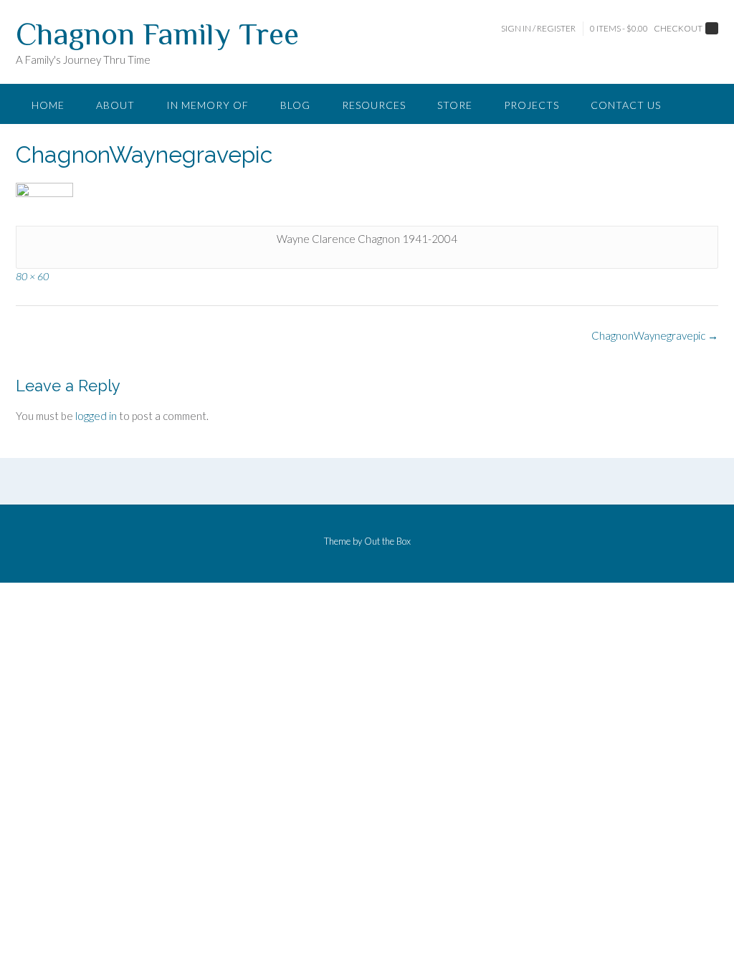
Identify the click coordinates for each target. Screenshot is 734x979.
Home (48, 105)
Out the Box (387, 541)
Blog (295, 105)
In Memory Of (207, 105)
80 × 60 (32, 276)
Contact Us (626, 105)
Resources (374, 105)
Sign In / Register (538, 28)
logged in (96, 415)
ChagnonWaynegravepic (654, 335)
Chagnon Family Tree (157, 34)
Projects (531, 105)
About (115, 105)
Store (454, 105)
